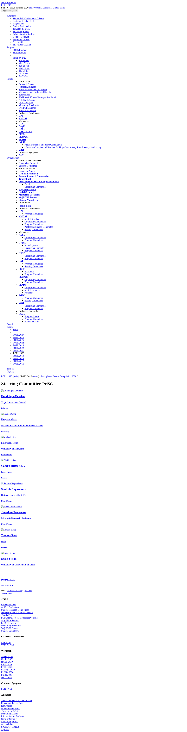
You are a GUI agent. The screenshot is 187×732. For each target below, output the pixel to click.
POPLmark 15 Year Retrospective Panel (37, 97)
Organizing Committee (29, 163)
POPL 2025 (18, 340)
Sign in (10, 368)
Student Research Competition (33, 89)
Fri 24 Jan (23, 73)
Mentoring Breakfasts (29, 105)
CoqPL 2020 (7, 659)
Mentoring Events (21, 31)
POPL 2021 (18, 350)
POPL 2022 (18, 348)
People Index (25, 206)
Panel (27, 184)
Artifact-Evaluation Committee (39, 227)
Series (15, 329)
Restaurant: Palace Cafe (24, 21)
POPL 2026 (18, 337)
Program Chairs (32, 316)
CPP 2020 (6, 642)
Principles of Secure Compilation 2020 (58, 376)
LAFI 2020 (6, 664)
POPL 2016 (18, 363)
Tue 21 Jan (24, 65)
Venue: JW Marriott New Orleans (28, 18)
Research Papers (26, 84)
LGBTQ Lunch (26, 102)
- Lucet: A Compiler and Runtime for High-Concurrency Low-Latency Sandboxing (63, 147)
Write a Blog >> (8, 2)
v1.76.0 (28, 590)
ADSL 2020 (7, 656)
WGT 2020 (6, 677)
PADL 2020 (6, 689)
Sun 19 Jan (24, 60)
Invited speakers (32, 245)
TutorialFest (24, 94)
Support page (6, 593)
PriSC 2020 (6, 675)
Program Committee (34, 213)
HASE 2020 (7, 661)
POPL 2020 (6, 376)
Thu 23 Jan (24, 71)
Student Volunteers (27, 110)
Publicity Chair (31, 321)
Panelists (29, 292)
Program (11, 47)
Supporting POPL (21, 39)
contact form (7, 585)
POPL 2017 (18, 361)
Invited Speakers (32, 219)
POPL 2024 (18, 342)
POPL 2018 (18, 358)
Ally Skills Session (27, 100)
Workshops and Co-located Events (35, 92)
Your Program (19, 52)
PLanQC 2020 (8, 669)
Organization (13, 158)
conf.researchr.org (15, 590)
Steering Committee (28, 166)
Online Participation (22, 26)
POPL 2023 (18, 345)
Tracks (10, 79)
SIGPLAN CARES (22, 44)
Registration (18, 23)
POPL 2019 (18, 356)
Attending (11, 15)
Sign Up (5, 729)
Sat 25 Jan (23, 76)
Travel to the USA (21, 29)
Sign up (10, 371)
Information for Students (24, 34)
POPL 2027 (18, 335)
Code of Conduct (21, 37)
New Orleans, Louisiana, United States (47, 7)
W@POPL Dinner (27, 108)
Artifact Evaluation (27, 87)
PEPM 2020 (7, 667)
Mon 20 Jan (24, 63)
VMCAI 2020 (7, 645)
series (16, 376)
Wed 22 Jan (24, 68)
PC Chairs (29, 271)
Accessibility (19, 42)
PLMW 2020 (7, 672)
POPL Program (20, 50)
